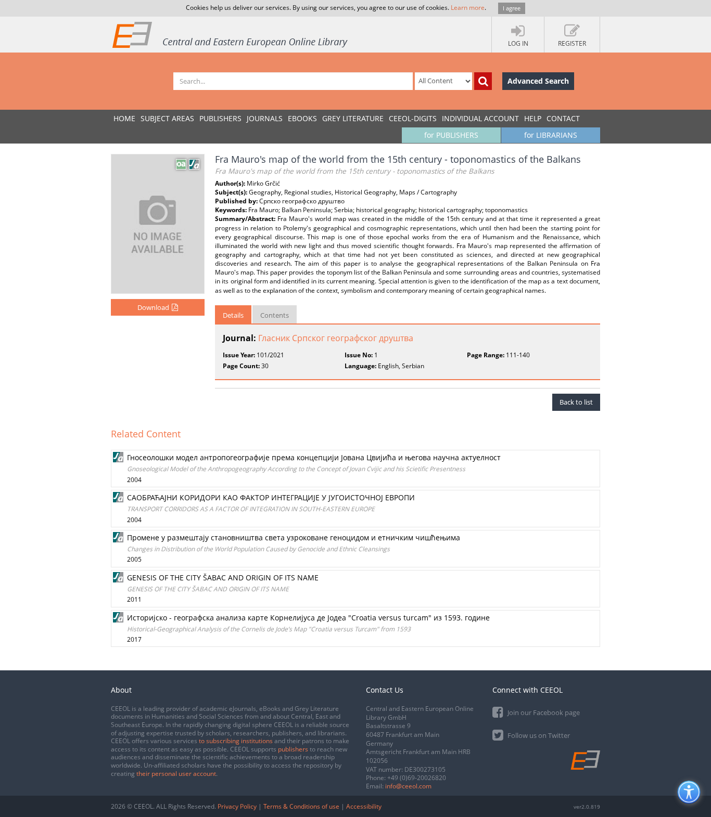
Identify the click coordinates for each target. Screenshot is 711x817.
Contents (274, 315)
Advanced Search (538, 81)
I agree (511, 8)
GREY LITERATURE (353, 118)
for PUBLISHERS (451, 135)
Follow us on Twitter (538, 735)
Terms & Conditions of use (301, 806)
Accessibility (364, 806)
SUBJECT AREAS (167, 118)
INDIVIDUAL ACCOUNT (480, 118)
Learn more (468, 7)
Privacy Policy (237, 806)
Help (532, 118)
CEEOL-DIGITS (413, 118)
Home (124, 118)
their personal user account (176, 773)
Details (233, 315)
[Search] (483, 81)
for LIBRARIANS (550, 135)
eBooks (302, 118)
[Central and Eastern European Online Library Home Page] (230, 34)
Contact (563, 118)
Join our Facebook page (543, 712)
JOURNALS (265, 118)
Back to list (576, 402)
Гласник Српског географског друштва (335, 338)
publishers (293, 749)
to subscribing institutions (236, 740)
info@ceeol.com (408, 786)
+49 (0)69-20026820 (416, 777)
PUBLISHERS (220, 118)
